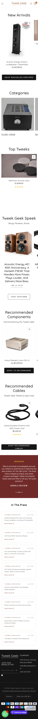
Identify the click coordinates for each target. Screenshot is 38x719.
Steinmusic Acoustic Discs (19, 181)
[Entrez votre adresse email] (16, 670)
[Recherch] (31, 3)
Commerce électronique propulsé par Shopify (19, 691)
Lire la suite (17, 285)
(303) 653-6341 (25, 672)
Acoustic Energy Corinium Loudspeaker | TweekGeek (17, 63)
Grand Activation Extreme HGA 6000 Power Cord (17, 426)
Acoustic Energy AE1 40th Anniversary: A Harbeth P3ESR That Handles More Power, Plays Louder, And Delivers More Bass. (17, 273)
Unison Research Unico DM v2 (16, 360)
